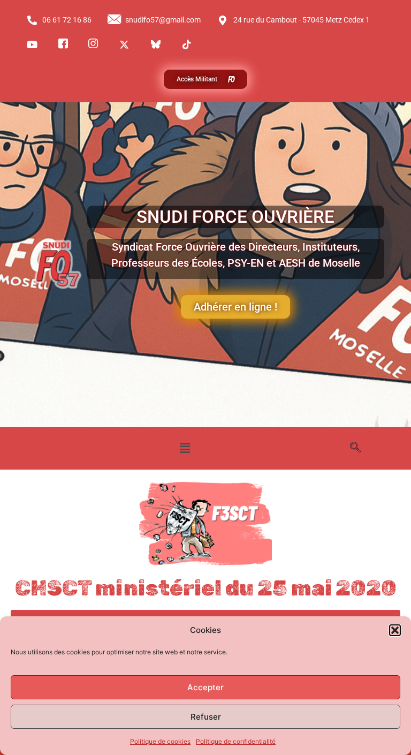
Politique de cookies (160, 741)
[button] (395, 630)
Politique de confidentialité (236, 741)
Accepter (205, 687)
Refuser (206, 717)
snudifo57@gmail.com (163, 20)
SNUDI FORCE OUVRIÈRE (235, 216)
